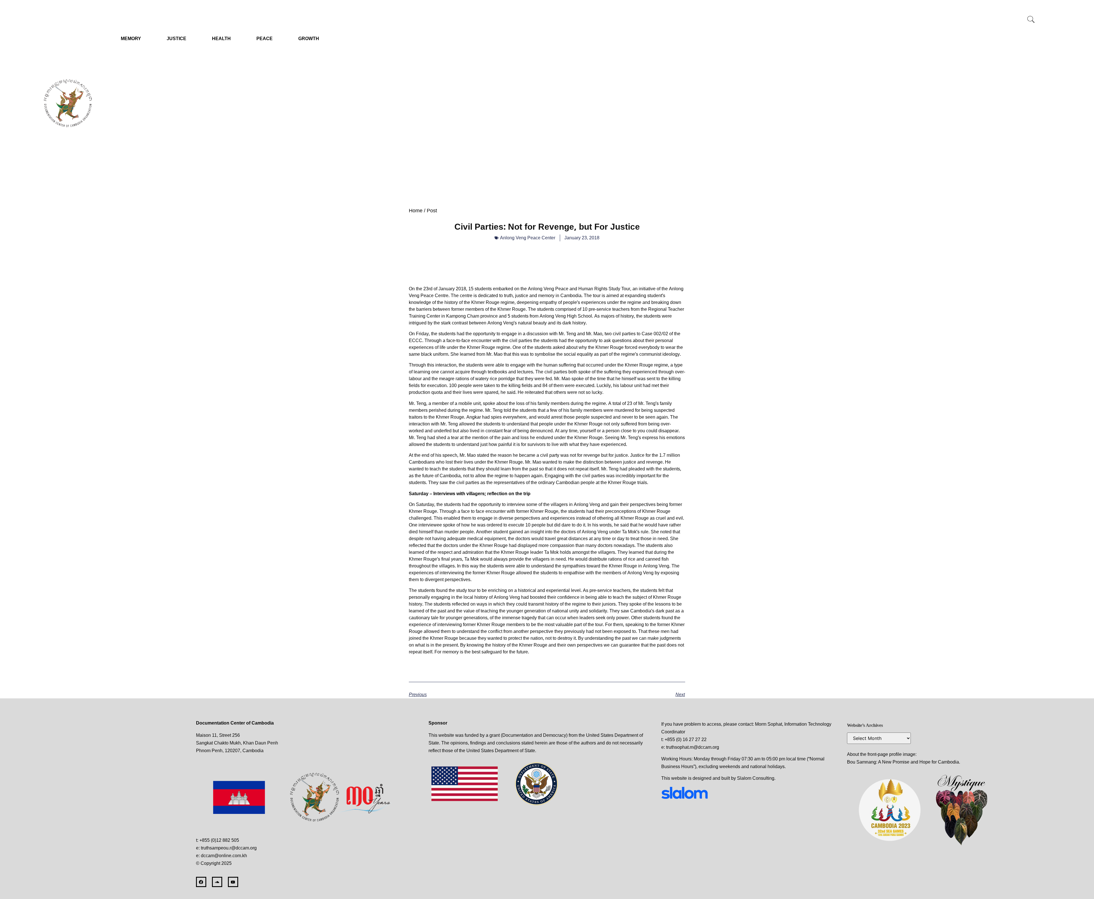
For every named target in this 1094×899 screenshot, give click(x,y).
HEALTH (221, 38)
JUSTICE (176, 38)
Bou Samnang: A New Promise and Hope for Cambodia (903, 762)
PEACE (264, 38)
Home (416, 210)
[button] (1030, 20)
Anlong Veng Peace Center (527, 237)
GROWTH (308, 38)
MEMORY (131, 38)
